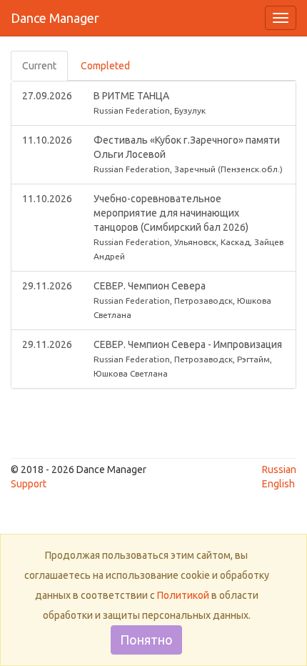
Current (39, 65)
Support (28, 483)
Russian (279, 469)
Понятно (146, 639)
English (278, 483)
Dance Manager (55, 18)
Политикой (183, 595)
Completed (105, 65)
